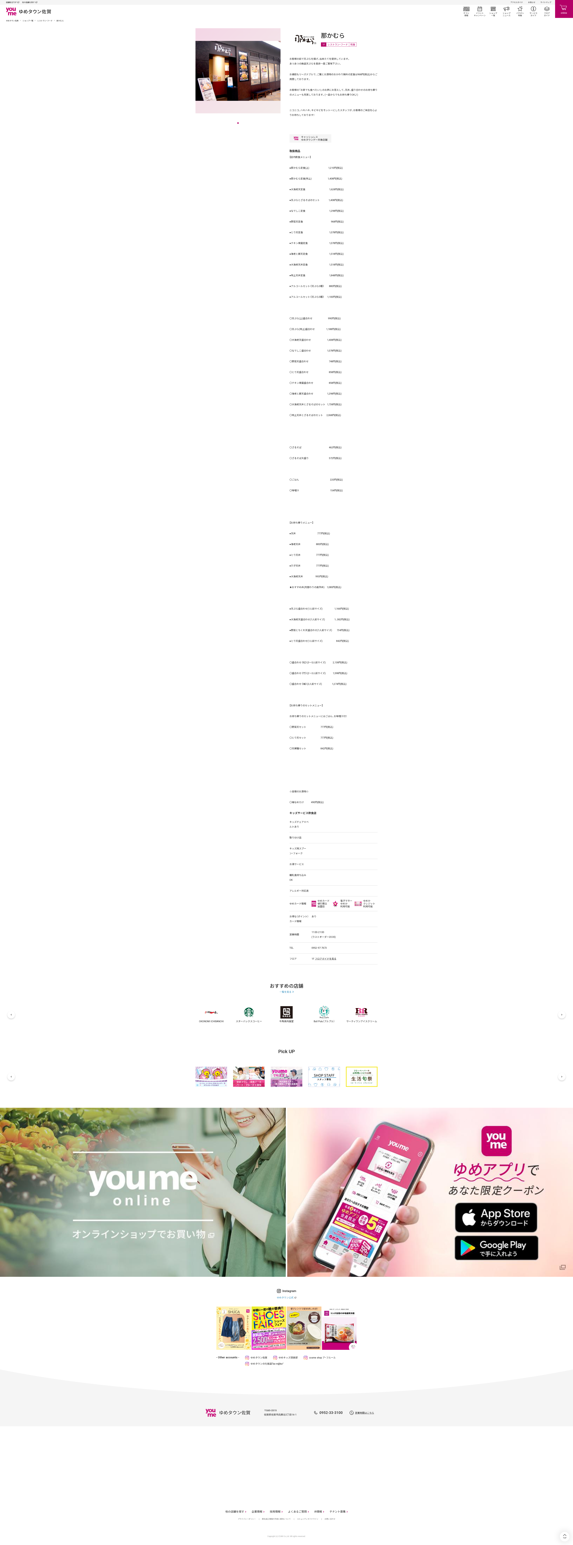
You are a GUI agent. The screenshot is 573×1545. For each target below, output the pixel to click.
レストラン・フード (45, 21)
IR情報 (318, 1511)
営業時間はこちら (364, 1412)
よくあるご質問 (297, 1511)
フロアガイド (547, 11)
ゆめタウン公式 (285, 1297)
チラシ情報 (466, 11)
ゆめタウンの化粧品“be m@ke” (267, 1363)
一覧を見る (285, 992)
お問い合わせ (330, 1519)
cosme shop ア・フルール (322, 1357)
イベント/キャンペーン (479, 11)
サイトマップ (545, 2)
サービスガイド (533, 11)
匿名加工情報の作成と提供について (276, 1519)
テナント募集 (337, 1511)
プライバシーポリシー (247, 1519)
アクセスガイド (516, 2)
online (564, 9)
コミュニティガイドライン (307, 1519)
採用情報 (275, 1511)
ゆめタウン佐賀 (12, 21)
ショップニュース (506, 11)
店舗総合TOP (11, 2)
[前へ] (11, 1014)
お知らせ (531, 2)
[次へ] (562, 1014)
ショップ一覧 (493, 11)
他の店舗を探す (28, 2)
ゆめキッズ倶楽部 (288, 1357)
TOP (564, 1536)
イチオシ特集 (520, 11)
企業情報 (257, 1511)
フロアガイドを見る (325, 958)
